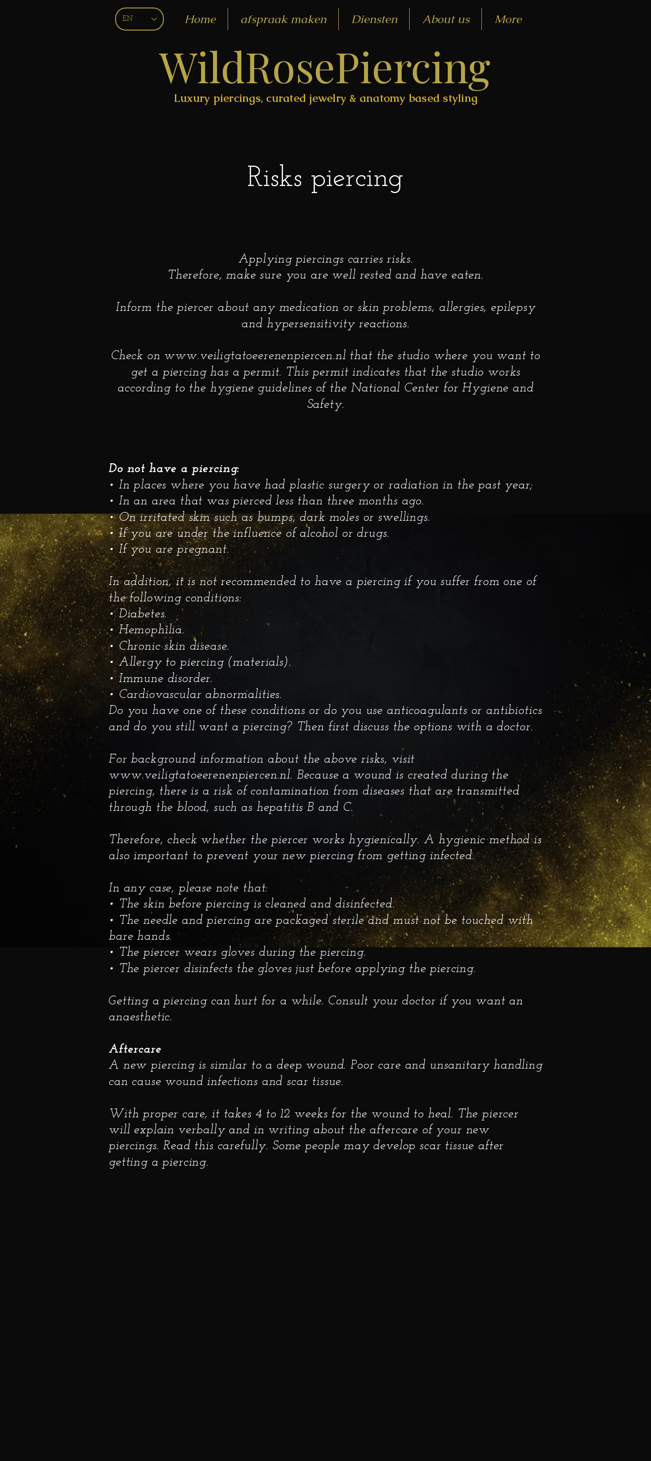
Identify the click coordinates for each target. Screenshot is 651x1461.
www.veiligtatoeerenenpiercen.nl (254, 356)
